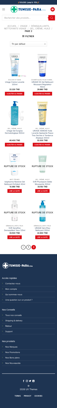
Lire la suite (14, 191)
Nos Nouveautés (13, 363)
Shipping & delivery (13, 320)
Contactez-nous (12, 283)
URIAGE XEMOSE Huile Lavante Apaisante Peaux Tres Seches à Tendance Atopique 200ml (42, 134)
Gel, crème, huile (40, 28)
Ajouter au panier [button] (14, 94)
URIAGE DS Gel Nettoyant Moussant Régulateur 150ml (42, 84)
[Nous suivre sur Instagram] (27, 381)
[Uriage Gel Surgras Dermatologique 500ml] (14, 113)
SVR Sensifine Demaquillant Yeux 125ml (14, 229)
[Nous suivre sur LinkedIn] (33, 381)
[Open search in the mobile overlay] (28, 17)
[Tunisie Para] (28, 9)
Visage (24, 26)
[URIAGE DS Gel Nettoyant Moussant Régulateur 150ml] (42, 64)
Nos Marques (11, 347)
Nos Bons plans (12, 357)
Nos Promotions (12, 352)
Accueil (12, 26)
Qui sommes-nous (13, 294)
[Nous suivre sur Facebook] (24, 381)
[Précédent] (23, 247)
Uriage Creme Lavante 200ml (14, 83)
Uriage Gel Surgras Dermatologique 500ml (14, 132)
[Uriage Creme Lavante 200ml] (14, 64)
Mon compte (11, 289)
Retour (8, 326)
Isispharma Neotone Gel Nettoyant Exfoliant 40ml (14, 183)
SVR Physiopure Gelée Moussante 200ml (42, 183)
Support (9, 331)
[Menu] (3, 9)
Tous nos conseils (13, 315)
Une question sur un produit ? (18, 300)
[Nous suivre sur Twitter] (30, 381)
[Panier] (53, 9)
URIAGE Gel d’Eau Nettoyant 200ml (42, 229)
